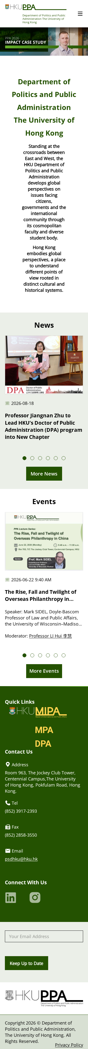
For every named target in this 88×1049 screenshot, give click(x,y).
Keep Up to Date (26, 963)
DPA (43, 744)
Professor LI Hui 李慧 (50, 636)
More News (44, 473)
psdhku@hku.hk (21, 859)
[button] (24, 458)
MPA (44, 730)
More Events (44, 671)
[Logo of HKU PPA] (35, 7)
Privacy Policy (69, 1045)
